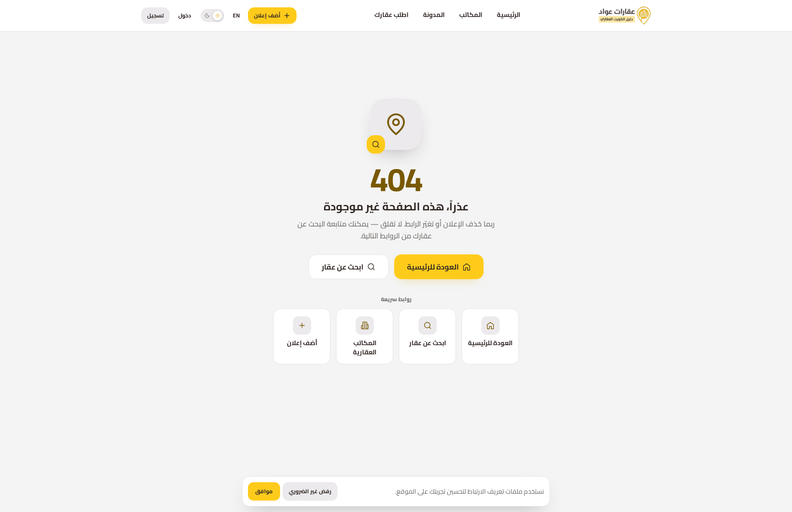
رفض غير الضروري (310, 491)
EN (236, 15)
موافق (264, 491)
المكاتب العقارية (364, 347)
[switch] (212, 15)
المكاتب (470, 15)
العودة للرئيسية (433, 267)
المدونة (434, 15)
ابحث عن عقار (342, 267)
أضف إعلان (267, 15)
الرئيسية (508, 15)
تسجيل (155, 15)
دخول (184, 15)
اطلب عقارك (391, 15)
